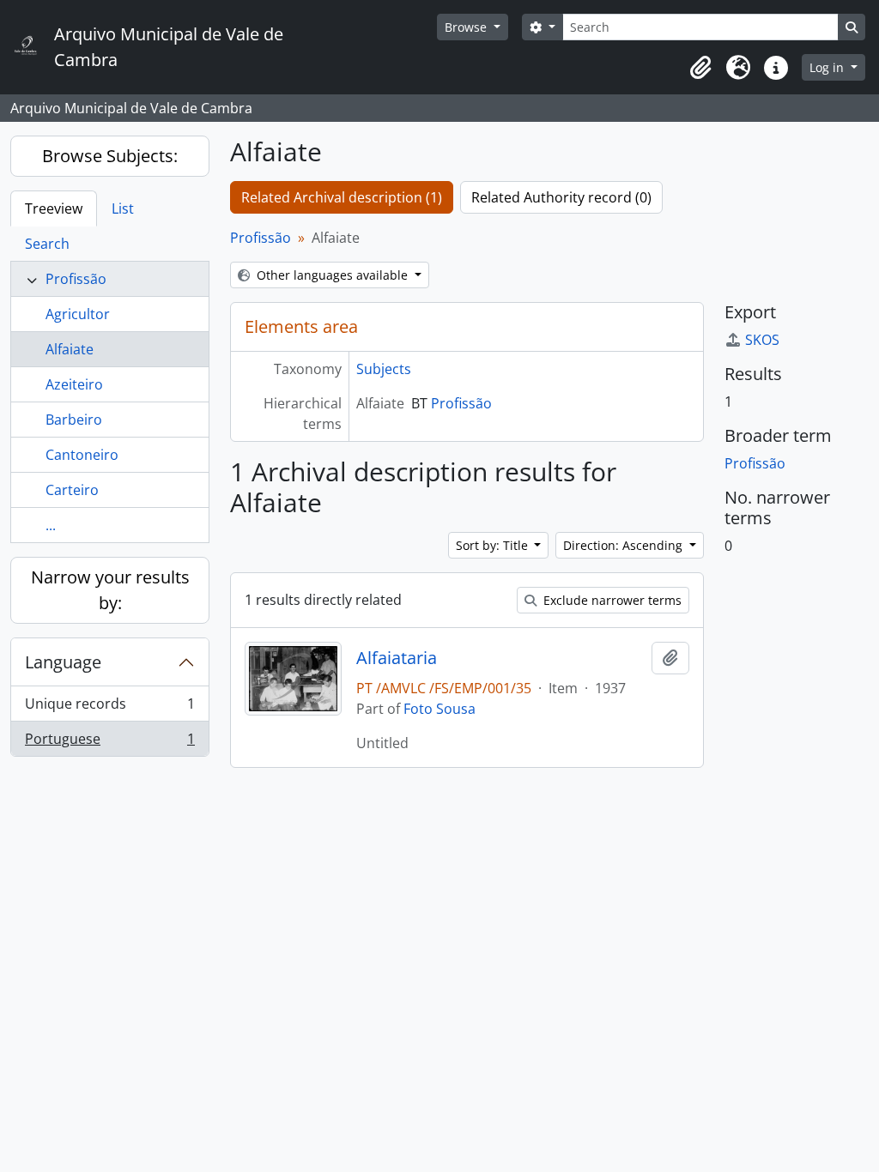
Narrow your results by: (110, 589)
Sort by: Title (493, 545)
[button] (700, 68)
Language (63, 662)
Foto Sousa (439, 708)
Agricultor (77, 314)
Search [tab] (47, 243)
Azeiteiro (74, 384)
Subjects (383, 368)
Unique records (109, 708)
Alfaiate (69, 349)
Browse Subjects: (110, 155)
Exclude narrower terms (611, 600)
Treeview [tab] (53, 208)
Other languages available (332, 275)
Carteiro (72, 489)
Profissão (75, 278)
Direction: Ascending (624, 545)
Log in (828, 67)
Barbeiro (73, 419)
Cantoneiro (81, 454)
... (50, 525)
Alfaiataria (396, 658)
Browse (467, 27)
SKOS (762, 339)
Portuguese (109, 742)
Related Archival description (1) (341, 197)
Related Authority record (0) (561, 197)
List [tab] (123, 208)
